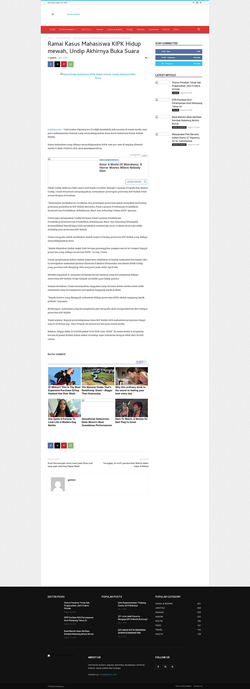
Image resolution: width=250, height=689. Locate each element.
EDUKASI (141, 29)
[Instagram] (197, 2)
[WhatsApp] (70, 64)
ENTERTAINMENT (67, 29)
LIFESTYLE (85, 29)
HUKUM (99, 29)
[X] (200, 2)
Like (198, 51)
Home (50, 38)
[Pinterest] (64, 64)
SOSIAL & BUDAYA (114, 29)
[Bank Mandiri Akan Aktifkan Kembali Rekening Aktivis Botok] (162, 122)
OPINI (176, 29)
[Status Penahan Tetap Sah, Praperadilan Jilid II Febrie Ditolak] (162, 88)
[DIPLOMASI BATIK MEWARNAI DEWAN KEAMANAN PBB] (109, 634)
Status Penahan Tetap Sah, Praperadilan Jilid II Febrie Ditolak (186, 86)
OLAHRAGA (153, 29)
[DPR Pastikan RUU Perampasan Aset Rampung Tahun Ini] (162, 105)
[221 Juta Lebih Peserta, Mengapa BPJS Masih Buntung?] (109, 620)
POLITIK (165, 29)
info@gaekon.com (108, 674)
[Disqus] (98, 540)
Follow (196, 57)
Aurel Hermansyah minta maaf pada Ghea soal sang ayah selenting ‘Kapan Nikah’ (70, 465)
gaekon (53, 58)
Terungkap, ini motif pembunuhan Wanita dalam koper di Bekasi (125, 465)
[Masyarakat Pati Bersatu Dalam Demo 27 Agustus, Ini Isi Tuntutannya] (162, 140)
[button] (198, 29)
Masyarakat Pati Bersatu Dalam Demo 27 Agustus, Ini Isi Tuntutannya (186, 137)
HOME (52, 29)
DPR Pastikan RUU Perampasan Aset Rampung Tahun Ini (187, 103)
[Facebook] (193, 2)
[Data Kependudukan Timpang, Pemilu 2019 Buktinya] (109, 606)
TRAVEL (129, 29)
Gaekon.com (54, 129)
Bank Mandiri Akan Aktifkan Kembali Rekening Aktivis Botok (187, 120)
